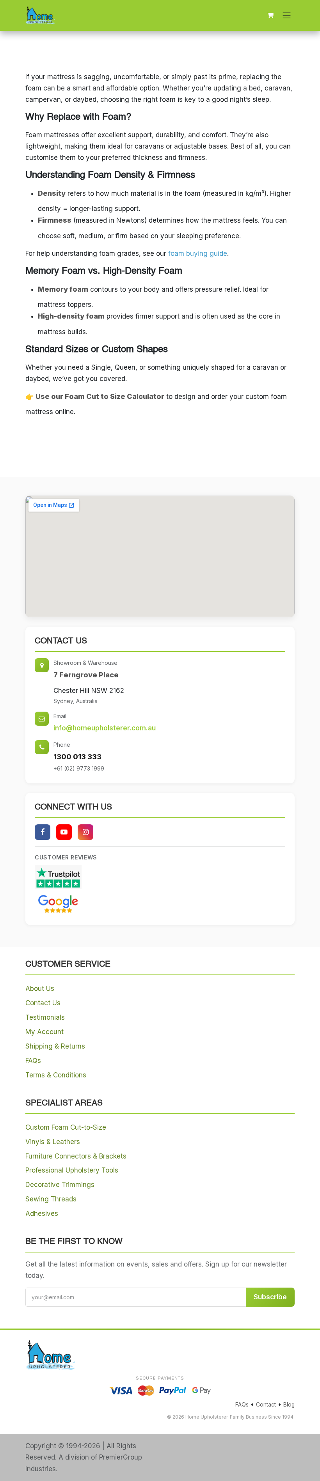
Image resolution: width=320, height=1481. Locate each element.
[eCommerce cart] (270, 15)
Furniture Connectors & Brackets (75, 1156)
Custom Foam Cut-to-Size (65, 1127)
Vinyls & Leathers (52, 1142)
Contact (266, 1404)
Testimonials (45, 1017)
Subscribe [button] (270, 1297)
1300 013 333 (77, 757)
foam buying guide (197, 253)
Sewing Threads (50, 1199)
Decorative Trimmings (59, 1185)
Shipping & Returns (55, 1046)
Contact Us (42, 1003)
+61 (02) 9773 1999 (78, 768)
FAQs (33, 1061)
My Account (44, 1032)
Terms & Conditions (55, 1075)
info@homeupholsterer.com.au (104, 728)
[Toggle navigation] (287, 15)
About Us (39, 988)
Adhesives (41, 1213)
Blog (289, 1404)
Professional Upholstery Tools (71, 1170)
